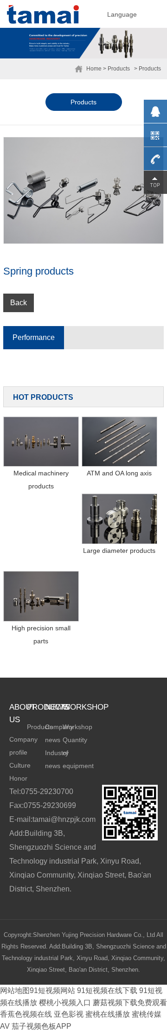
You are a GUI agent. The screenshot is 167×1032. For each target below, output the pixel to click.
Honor (18, 778)
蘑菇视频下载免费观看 (130, 1002)
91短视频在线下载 (107, 990)
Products (83, 102)
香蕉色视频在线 (26, 1014)
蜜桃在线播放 (107, 1014)
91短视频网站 (52, 990)
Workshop (77, 727)
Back (18, 303)
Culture (20, 765)
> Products (116, 68)
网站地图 (15, 990)
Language (122, 14)
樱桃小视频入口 (65, 1002)
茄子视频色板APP (41, 1026)
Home (94, 68)
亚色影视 (69, 1014)
